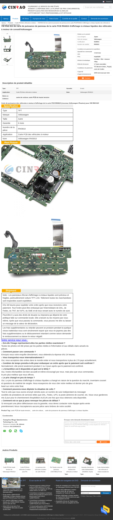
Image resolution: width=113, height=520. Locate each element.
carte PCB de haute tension (20, 410)
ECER (73, 518)
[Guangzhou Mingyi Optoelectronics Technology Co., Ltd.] (13, 7)
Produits (15, 18)
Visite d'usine (53, 18)
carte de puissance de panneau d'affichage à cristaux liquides (66, 410)
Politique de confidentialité (12, 515)
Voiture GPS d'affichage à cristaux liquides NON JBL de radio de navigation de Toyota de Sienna (66, 491)
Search (110, 7)
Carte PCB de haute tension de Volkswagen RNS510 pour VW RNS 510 (9, 470)
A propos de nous (39, 18)
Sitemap (89, 496)
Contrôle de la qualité (69, 18)
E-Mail (83, 496)
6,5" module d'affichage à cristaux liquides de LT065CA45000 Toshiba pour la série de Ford (13, 502)
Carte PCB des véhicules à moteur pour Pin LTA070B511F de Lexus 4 (25, 470)
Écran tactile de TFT (37, 480)
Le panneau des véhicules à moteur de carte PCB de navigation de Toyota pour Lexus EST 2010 (40, 470)
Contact (84, 18)
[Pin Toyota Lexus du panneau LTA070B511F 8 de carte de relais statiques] (56, 460)
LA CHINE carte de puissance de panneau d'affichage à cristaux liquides (42, 515)
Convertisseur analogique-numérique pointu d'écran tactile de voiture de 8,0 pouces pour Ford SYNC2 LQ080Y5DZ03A (40, 495)
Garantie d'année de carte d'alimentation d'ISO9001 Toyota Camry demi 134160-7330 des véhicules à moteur (87, 470)
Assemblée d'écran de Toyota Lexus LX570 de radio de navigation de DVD (67, 502)
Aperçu (5, 18)
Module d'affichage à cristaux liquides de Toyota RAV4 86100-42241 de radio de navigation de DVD (67, 497)
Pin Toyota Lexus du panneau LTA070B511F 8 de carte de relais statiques (56, 470)
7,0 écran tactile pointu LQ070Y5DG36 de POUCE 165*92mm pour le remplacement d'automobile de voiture (41, 507)
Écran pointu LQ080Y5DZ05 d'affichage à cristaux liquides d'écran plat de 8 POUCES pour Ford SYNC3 (14, 496)
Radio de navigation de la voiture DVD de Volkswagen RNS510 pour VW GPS (67, 486)
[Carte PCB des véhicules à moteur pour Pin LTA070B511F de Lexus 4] (25, 460)
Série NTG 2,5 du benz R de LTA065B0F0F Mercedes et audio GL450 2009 (13, 507)
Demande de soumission (99, 18)
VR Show (25, 18)
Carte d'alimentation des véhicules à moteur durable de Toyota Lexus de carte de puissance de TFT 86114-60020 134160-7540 (103, 470)
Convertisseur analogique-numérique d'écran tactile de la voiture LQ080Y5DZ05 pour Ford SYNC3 (40, 502)
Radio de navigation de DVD (67, 480)
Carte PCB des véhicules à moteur (25, 23)
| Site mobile (96, 496)
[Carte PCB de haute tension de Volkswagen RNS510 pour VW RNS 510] (9, 460)
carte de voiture (37, 410)
